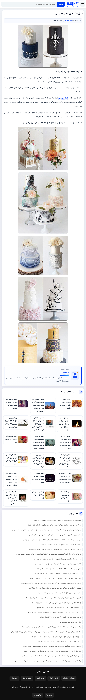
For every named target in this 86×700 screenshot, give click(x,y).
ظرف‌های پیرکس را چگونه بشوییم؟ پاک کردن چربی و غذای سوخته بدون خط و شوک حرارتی (52, 646)
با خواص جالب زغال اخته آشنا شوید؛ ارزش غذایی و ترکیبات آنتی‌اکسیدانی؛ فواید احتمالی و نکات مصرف (48, 554)
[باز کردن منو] (82, 4)
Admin (66, 372)
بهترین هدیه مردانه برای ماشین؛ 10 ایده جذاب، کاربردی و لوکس (61, 544)
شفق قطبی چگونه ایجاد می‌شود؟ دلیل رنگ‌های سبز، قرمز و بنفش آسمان (58, 564)
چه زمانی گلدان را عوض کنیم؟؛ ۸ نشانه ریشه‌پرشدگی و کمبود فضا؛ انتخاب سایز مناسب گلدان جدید (49, 656)
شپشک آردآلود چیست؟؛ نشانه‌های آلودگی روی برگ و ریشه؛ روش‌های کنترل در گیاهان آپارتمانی (51, 583)
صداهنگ (14, 678)
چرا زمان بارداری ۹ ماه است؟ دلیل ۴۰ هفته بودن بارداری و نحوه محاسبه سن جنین (55, 549)
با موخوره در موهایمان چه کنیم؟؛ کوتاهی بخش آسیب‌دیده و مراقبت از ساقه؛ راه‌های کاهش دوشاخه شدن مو (46, 530)
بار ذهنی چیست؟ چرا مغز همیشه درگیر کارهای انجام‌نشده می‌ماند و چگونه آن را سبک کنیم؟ (52, 612)
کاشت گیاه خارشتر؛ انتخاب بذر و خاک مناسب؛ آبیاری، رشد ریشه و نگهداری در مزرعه (55, 573)
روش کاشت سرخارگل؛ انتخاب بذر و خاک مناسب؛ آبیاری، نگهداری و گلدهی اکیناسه (55, 578)
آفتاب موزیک (27, 678)
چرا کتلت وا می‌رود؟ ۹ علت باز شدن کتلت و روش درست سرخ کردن (59, 641)
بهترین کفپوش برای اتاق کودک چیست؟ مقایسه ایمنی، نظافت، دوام (59, 593)
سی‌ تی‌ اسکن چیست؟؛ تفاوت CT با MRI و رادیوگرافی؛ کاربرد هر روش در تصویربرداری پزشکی (52, 539)
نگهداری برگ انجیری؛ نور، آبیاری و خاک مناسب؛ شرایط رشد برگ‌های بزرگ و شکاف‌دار (54, 588)
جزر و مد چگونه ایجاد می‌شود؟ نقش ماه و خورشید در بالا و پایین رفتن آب (57, 559)
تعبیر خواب (40, 678)
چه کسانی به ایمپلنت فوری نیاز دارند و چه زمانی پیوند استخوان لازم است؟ (57, 520)
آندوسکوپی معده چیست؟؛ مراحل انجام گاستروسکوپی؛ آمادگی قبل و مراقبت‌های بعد (54, 535)
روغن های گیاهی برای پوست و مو (70, 622)
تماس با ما (38, 695)
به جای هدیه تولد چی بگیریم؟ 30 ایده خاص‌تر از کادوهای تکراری (60, 617)
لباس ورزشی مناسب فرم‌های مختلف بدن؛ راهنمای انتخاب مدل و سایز (59, 569)
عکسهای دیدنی (67, 21)
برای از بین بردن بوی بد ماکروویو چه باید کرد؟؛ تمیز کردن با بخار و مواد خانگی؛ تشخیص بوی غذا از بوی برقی (46, 632)
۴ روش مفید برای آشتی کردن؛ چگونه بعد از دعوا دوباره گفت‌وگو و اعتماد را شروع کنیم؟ (53, 598)
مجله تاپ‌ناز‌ (73, 4)
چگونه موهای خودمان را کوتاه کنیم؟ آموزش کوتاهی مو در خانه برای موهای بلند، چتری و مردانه (51, 627)
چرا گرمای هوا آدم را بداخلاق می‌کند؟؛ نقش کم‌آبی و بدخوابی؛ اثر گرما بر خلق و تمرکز (54, 525)
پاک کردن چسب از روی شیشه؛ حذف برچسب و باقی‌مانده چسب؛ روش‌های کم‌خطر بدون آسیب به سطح (48, 661)
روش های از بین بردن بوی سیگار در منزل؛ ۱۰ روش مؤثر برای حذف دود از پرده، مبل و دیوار (52, 651)
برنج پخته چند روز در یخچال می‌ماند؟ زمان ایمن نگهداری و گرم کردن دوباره (56, 636)
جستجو (60, 4)
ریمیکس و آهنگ (69, 678)
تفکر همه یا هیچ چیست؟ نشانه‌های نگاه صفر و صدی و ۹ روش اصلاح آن (58, 607)
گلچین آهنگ (53, 678)
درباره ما (49, 695)
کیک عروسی (63, 97)
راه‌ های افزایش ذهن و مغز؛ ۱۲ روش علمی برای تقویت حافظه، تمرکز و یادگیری (56, 603)
